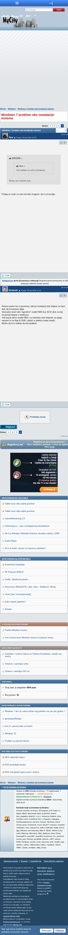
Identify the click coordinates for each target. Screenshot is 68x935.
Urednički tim (35, 861)
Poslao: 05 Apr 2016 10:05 (26, 137)
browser (13, 290)
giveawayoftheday (13, 718)
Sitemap (24, 861)
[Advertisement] (34, 70)
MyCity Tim (17, 925)
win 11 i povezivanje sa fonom (18, 726)
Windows (12, 109)
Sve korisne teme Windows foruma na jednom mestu (29, 637)
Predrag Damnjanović (11, 922)
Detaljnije (47, 797)
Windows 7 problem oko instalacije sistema (36, 109)
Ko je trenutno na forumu (15, 787)
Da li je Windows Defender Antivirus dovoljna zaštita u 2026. (32, 533)
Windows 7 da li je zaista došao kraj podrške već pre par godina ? (35, 711)
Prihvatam (47, 930)
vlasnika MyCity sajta (11, 916)
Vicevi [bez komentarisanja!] (18, 594)
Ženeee (8, 609)
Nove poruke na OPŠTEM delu (16, 559)
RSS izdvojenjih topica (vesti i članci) (22, 772)
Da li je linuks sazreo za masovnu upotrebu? (25, 548)
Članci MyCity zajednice (54, 861)
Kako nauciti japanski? (15, 602)
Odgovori (10, 427)
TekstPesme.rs (49, 874)
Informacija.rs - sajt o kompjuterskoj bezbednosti (27, 526)
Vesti (50, 868)
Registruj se (7, 281)
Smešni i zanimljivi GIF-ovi (17, 671)
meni (17, 3)
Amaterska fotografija (15, 564)
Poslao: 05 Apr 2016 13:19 (31, 290)
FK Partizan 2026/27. (14, 572)
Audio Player (11, 541)
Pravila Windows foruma (16, 630)
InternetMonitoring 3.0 (15, 518)
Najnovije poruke (11, 861)
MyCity (3, 109)
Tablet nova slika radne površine (19, 504)
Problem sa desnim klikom (17, 741)
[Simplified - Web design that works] (48, 893)
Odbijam (60, 930)
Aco (11, 137)
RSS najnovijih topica (15, 757)
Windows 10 (10, 733)
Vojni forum (41, 871)
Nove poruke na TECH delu (15, 498)
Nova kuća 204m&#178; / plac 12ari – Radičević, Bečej (30, 587)
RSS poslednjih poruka (15, 764)
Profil (7, 275)
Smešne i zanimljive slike (16, 664)
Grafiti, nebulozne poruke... (17, 579)
